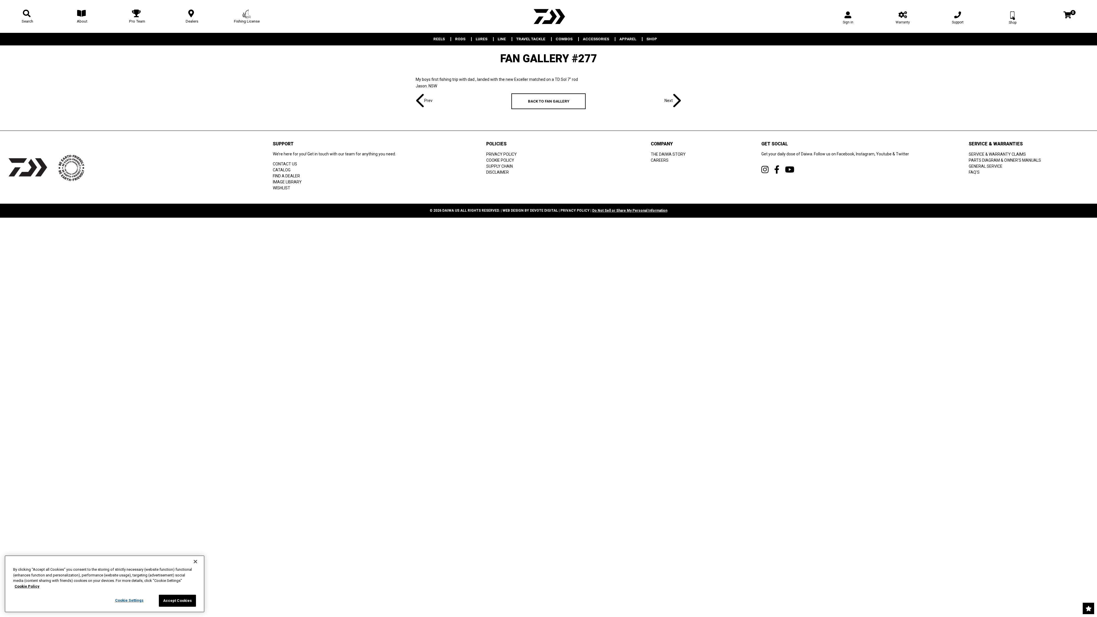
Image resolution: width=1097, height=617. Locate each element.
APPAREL (627, 39)
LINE (502, 39)
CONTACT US (285, 164)
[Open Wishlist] (1088, 608)
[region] (105, 583)
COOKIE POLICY (500, 160)
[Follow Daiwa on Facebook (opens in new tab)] (776, 169)
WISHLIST (281, 188)
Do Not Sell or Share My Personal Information (629, 211)
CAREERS (659, 160)
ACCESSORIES (596, 39)
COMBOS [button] (564, 39)
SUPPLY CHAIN (499, 166)
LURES (481, 39)
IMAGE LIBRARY (287, 182)
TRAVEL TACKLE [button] (530, 39)
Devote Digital (544, 211)
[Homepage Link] (548, 16)
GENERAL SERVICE (985, 166)
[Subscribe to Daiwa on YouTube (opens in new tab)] (789, 169)
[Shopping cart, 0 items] (1067, 15)
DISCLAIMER (497, 172)
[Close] (195, 561)
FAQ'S (974, 172)
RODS (460, 39)
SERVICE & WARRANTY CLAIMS (997, 154)
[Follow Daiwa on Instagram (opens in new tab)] (764, 169)
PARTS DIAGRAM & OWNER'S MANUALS (1005, 160)
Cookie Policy (27, 586)
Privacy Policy (575, 211)
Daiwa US (450, 211)
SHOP (651, 39)
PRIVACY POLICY (501, 154)
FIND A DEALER (286, 176)
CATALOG (282, 170)
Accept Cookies (177, 600)
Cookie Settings (129, 600)
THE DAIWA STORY (668, 154)
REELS (439, 39)
